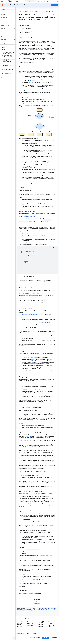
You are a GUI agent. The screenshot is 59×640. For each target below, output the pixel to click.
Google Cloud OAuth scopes (27, 103)
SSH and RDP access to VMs (37, 546)
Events (49, 621)
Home (20, 11)
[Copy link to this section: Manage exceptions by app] (35, 377)
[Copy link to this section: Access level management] (37, 183)
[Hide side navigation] (14, 638)
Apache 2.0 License (32, 609)
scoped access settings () (39, 322)
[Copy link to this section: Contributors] (28, 590)
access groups (28, 436)
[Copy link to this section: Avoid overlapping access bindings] (38, 411)
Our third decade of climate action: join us (25, 635)
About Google (19, 633)
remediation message (50, 281)
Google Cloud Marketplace (19, 624)
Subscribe (45, 637)
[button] (7, 17)
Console (40, 1)
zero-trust (26, 46)
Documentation (8, 5)
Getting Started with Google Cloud (41, 622)
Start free (54, 4)
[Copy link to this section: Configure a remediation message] (38, 276)
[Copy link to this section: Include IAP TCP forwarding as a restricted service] (47, 530)
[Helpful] (53, 11)
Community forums (31, 619)
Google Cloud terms (35, 633)
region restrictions (30, 360)
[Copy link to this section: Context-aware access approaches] (42, 67)
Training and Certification (42, 629)
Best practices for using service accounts (29, 505)
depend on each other (30, 216)
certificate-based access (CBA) (25, 565)
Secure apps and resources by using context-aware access (37, 49)
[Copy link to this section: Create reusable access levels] (36, 190)
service (34, 549)
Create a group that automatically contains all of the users (33, 314)
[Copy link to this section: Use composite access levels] (36, 211)
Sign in (56, 1)
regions (36, 218)
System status (30, 625)
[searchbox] (7, 9)
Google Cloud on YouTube (51, 626)
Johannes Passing (26, 593)
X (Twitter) (50, 623)
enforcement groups (28, 444)
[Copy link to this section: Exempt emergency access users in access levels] (46, 225)
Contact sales (19, 626)
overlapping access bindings (39, 403)
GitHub (39, 619)
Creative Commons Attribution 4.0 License (48, 608)
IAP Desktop (32, 80)
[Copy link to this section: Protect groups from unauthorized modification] (46, 432)
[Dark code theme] (52, 247)
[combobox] (30, 1)
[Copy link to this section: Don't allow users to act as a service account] (44, 491)
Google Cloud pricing (20, 621)
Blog (49, 619)
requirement (37, 235)
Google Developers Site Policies (48, 609)
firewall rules (28, 551)
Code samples (40, 624)
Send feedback (51, 14)
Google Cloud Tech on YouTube (52, 629)
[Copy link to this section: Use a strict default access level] (37, 327)
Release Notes (30, 623)
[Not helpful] (54, 11)
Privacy (24, 633)
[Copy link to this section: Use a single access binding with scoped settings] (46, 300)
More (17, 1)
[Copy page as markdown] (45, 20)
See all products (20, 619)
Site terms (28, 633)
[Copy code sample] (54, 247)
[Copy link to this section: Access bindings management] (39, 287)
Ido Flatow (28, 595)
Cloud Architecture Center (21, 5)
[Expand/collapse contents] (25, 23)
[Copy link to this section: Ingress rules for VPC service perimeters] (46, 511)
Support (28, 621)
